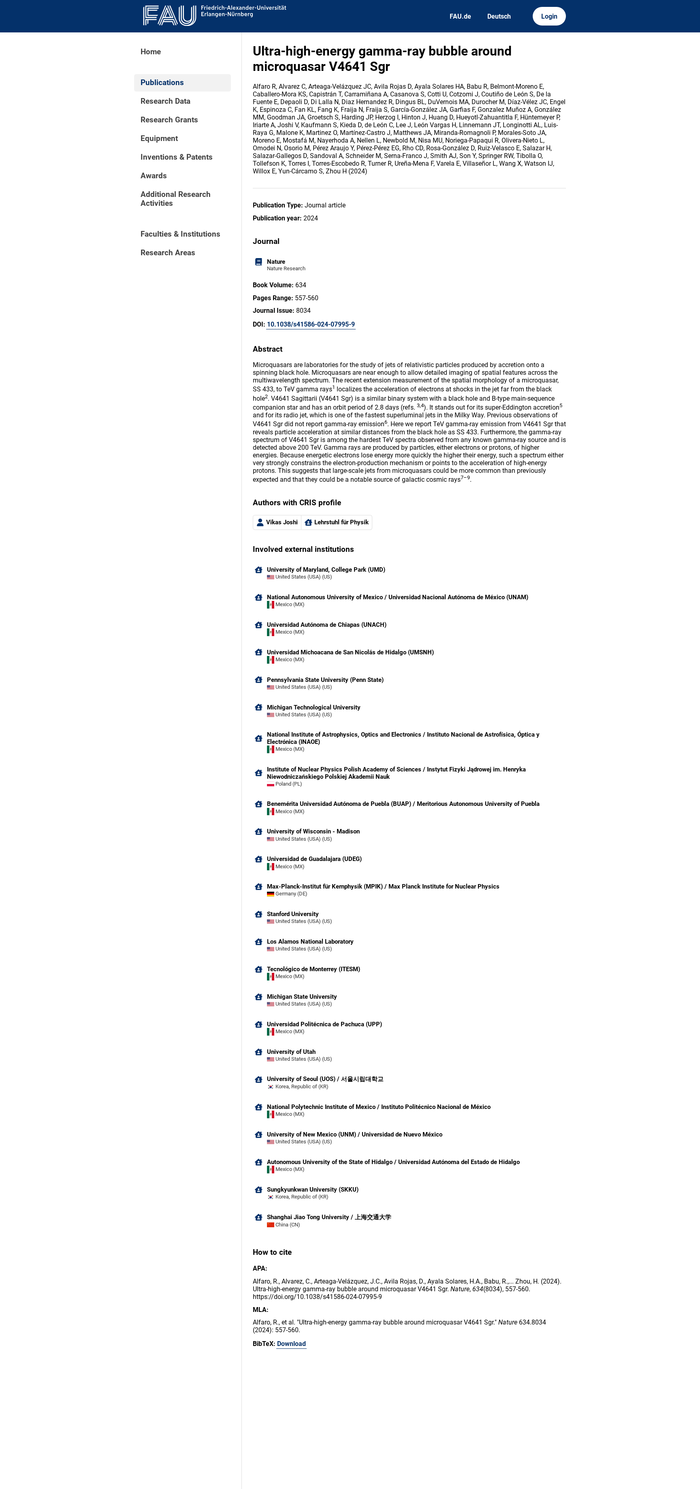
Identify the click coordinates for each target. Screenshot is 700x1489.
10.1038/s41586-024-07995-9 (311, 324)
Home (151, 51)
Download (291, 1344)
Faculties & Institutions (180, 234)
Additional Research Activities (176, 199)
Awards (154, 175)
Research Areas (168, 252)
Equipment (159, 138)
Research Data (165, 101)
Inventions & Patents (177, 157)
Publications (162, 82)
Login (549, 16)
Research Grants (169, 119)
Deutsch (499, 16)
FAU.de (460, 16)
